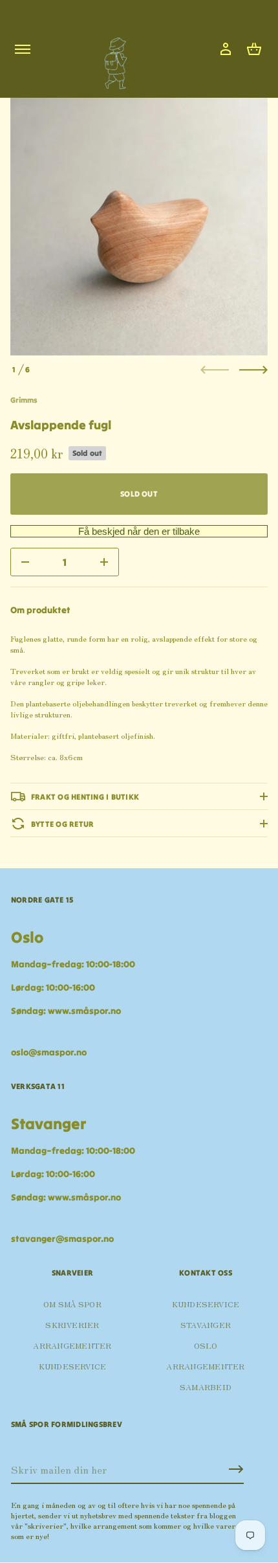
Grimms (23, 400)
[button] (254, 49)
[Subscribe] (236, 1469)
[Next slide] (253, 369)
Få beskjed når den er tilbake (139, 531)
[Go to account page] (225, 49)
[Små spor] (112, 58)
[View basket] (254, 49)
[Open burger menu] (22, 49)
